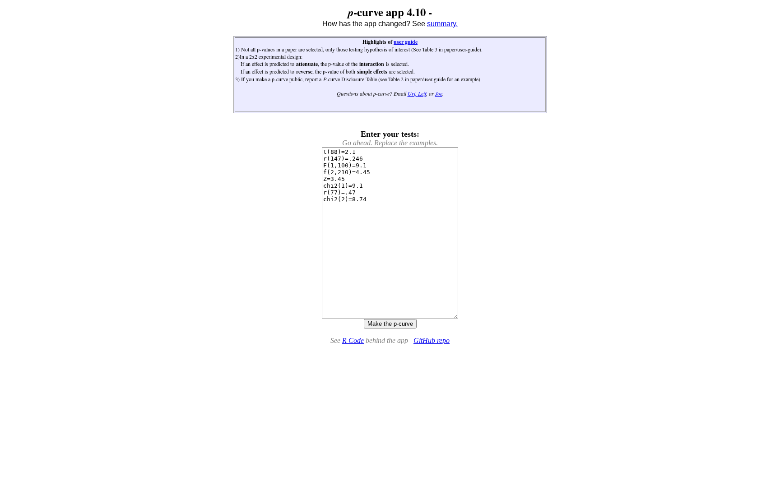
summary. (442, 24)
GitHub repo (431, 340)
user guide (406, 42)
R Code (353, 340)
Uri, (413, 93)
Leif (422, 93)
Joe (438, 93)
